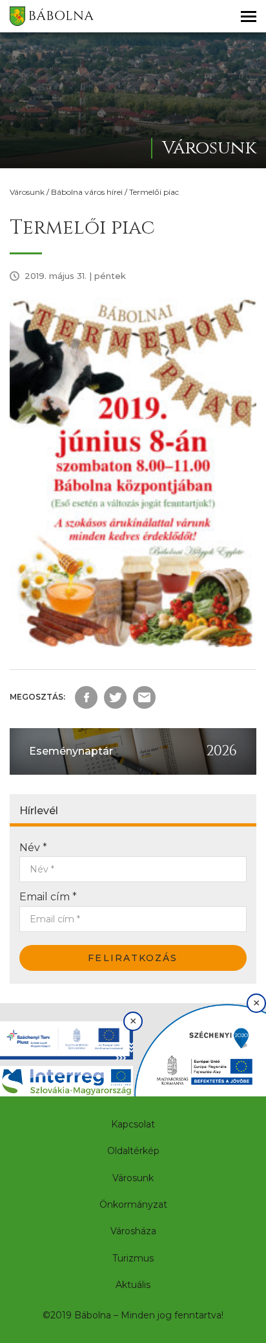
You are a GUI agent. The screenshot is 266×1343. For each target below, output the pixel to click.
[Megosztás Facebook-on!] (86, 697)
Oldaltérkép (133, 1151)
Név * (33, 847)
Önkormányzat (133, 1204)
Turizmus (133, 1258)
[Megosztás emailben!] (144, 697)
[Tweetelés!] (115, 697)
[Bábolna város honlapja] (52, 16)
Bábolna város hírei (87, 192)
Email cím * (48, 897)
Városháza (133, 1231)
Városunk (27, 192)
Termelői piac (154, 192)
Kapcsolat (133, 1124)
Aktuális (133, 1285)
